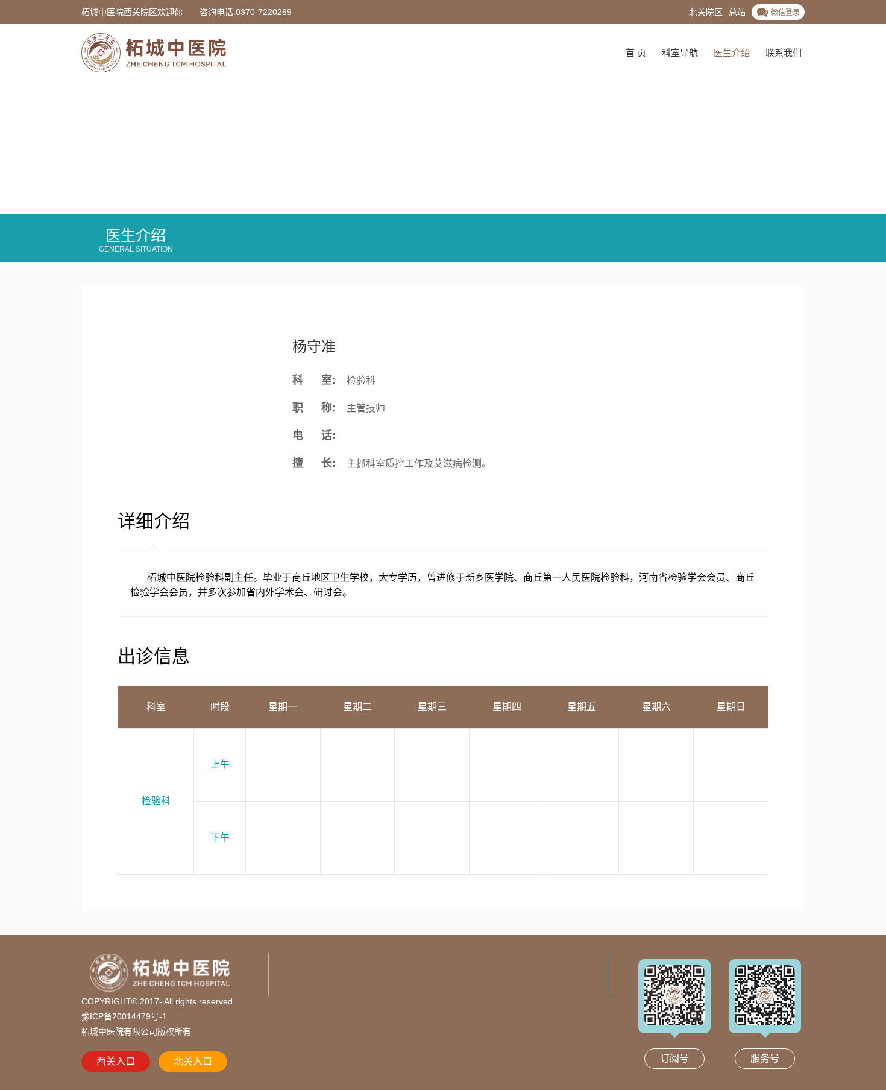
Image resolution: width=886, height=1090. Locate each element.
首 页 (636, 53)
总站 (737, 12)
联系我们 (783, 53)
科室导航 (680, 53)
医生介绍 (732, 53)
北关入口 (193, 1061)
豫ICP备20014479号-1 (124, 1016)
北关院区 (706, 12)
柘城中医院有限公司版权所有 (136, 1031)
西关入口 (115, 1061)
